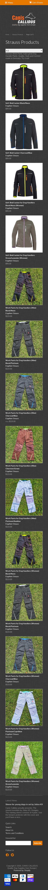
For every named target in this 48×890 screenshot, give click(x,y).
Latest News (11, 800)
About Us (9, 830)
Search (9, 827)
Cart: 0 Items (37, 2)
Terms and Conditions (15, 833)
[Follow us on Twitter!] (13, 855)
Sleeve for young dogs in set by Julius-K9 (24, 804)
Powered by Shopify (22, 870)
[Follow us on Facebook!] (8, 855)
